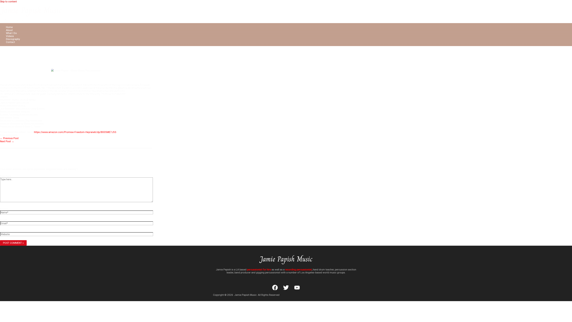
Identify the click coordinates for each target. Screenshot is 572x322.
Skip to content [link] (8, 1)
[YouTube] (297, 289)
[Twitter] (286, 289)
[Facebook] (275, 289)
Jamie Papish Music (31, 10)
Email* (3, 219)
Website (4, 230)
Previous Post (9, 138)
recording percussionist (298, 269)
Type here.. (6, 175)
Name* (4, 209)
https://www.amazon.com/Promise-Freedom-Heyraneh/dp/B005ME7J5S (75, 132)
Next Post (7, 141)
